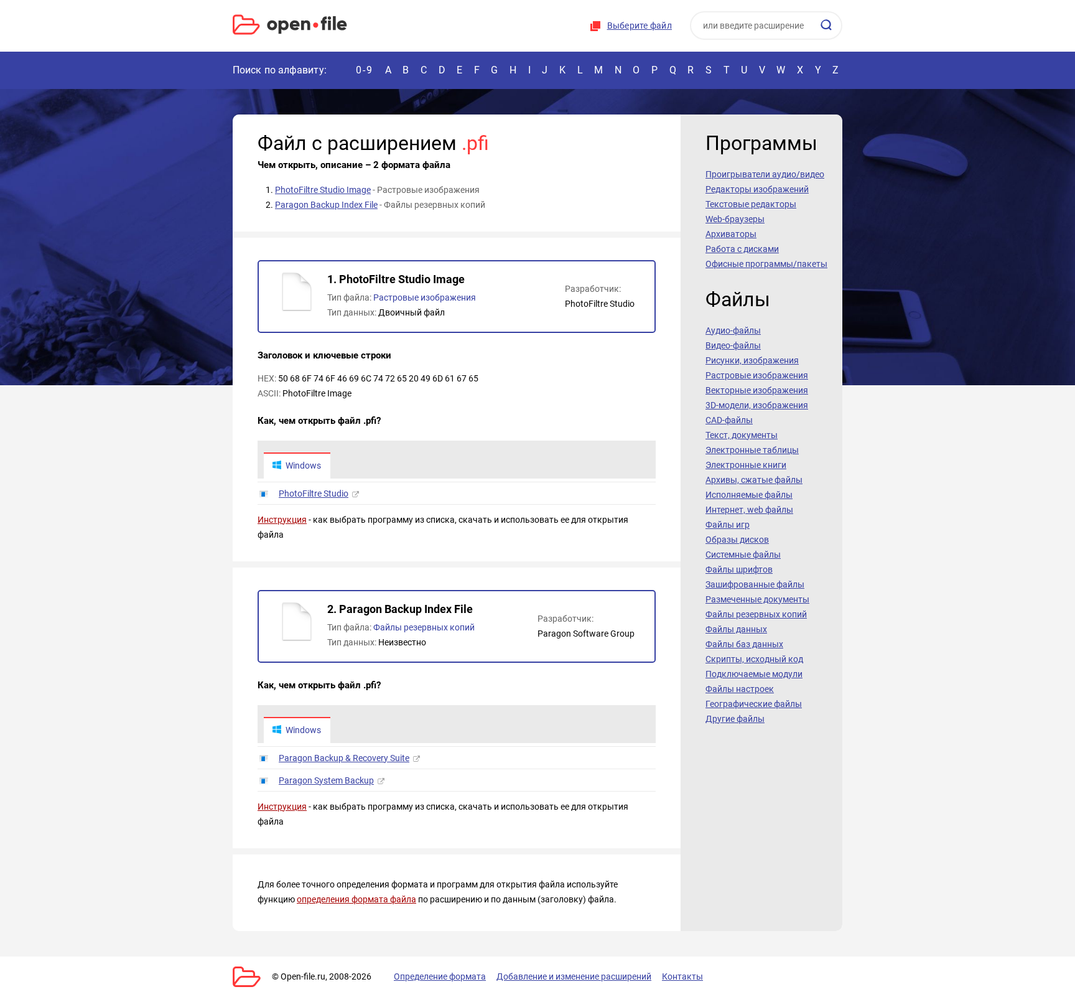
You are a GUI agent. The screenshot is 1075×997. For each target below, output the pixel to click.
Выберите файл (639, 25)
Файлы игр (727, 525)
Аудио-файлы (733, 330)
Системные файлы (743, 554)
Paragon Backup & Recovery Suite (344, 758)
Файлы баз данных (744, 644)
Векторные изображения (756, 390)
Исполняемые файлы (749, 495)
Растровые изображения (424, 297)
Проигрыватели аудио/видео (764, 174)
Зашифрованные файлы (754, 584)
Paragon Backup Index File (326, 205)
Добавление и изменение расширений (573, 976)
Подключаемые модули (754, 674)
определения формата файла (356, 899)
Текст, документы (741, 435)
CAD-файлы (729, 420)
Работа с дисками (742, 249)
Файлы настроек (739, 689)
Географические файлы (753, 704)
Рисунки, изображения (752, 360)
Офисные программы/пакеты (766, 264)
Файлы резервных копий (424, 627)
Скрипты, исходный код (754, 659)
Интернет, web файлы (749, 510)
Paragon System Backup (326, 780)
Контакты (682, 976)
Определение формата (440, 976)
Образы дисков (737, 540)
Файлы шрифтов (739, 569)
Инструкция (282, 520)
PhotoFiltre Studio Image (323, 190)
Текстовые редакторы (750, 204)
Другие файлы (735, 719)
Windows (303, 465)
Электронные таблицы (752, 450)
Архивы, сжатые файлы (754, 480)
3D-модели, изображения (756, 405)
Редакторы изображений (757, 189)
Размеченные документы (757, 599)
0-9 (364, 70)
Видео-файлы (733, 345)
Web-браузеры (735, 219)
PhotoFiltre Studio (313, 493)
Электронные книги (745, 465)
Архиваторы (730, 234)
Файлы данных (736, 629)
